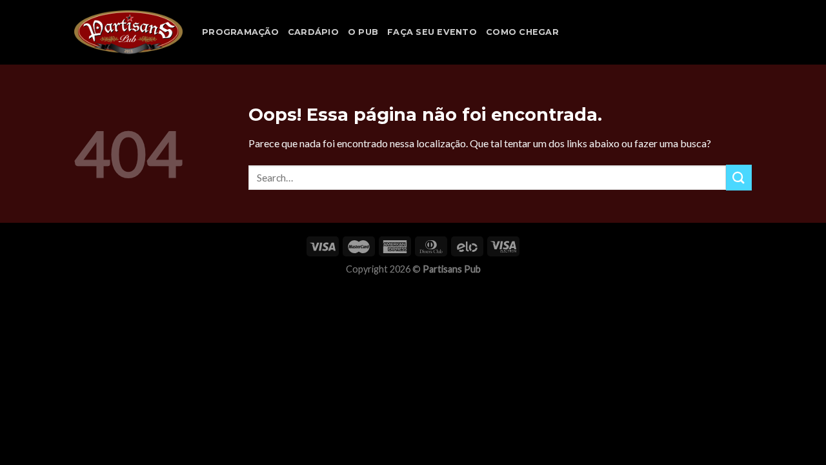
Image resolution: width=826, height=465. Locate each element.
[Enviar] (739, 177)
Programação (240, 32)
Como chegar (522, 32)
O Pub (363, 32)
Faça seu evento (432, 32)
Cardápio (313, 32)
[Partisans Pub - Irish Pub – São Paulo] (128, 32)
